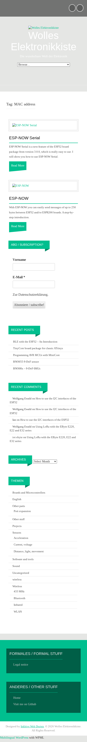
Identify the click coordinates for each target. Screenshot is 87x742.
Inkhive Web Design (32, 726)
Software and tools (23, 559)
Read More (17, 165)
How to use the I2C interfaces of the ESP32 (44, 419)
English (16, 499)
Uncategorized (20, 572)
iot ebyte (17, 437)
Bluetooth (19, 598)
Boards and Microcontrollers (28, 492)
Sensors (16, 532)
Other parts (18, 506)
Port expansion (22, 511)
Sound (16, 566)
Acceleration (21, 538)
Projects (17, 526)
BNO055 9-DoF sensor (26, 361)
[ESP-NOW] (20, 185)
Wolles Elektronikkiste (43, 41)
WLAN (18, 611)
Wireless (17, 586)
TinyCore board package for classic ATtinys (38, 348)
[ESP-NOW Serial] (24, 125)
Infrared (18, 604)
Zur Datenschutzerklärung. (30, 294)
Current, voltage (23, 544)
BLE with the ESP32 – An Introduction (35, 341)
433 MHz (19, 591)
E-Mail (19, 277)
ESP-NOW (19, 198)
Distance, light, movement (29, 551)
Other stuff (18, 519)
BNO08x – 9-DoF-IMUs (26, 368)
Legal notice (20, 664)
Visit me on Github (24, 704)
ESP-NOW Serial (24, 138)
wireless (17, 579)
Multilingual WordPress (14, 737)
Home (16, 697)
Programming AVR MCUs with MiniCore (36, 355)
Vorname (19, 259)
